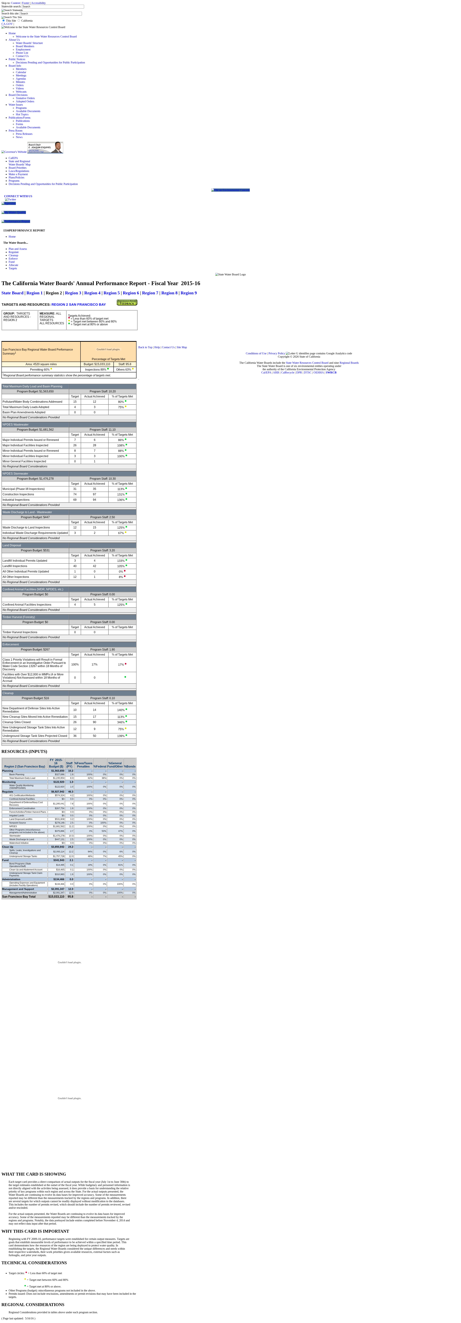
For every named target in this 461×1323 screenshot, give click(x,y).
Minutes (20, 81)
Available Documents (28, 111)
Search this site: (10, 13)
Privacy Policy (276, 353)
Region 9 (189, 293)
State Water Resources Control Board (307, 362)
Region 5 (112, 293)
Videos (20, 88)
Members (21, 68)
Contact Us (22, 55)
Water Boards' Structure (29, 43)
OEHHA (319, 372)
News (19, 137)
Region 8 (169, 293)
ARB (276, 372)
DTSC (308, 372)
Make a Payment (18, 174)
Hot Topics (22, 114)
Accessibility (38, 3)
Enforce (13, 258)
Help (157, 347)
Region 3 (73, 293)
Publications (23, 120)
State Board (12, 293)
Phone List (22, 52)
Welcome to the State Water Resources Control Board (46, 36)
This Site (11, 20)
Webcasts (21, 91)
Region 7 (150, 293)
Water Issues (16, 104)
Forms (19, 124)
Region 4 (92, 293)
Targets (13, 268)
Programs (21, 107)
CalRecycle (287, 372)
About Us (14, 39)
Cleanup (13, 255)
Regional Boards (349, 362)
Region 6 (131, 293)
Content (15, 3)
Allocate (13, 265)
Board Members (25, 46)
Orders (20, 85)
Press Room (15, 130)
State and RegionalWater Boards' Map (20, 163)
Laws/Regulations (19, 170)
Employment (23, 49)
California (27, 20)
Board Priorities (17, 167)
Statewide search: (11, 6)
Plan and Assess (18, 248)
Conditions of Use (256, 353)
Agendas (21, 78)
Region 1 (34, 293)
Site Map (182, 347)
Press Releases (24, 133)
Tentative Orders (25, 98)
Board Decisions (18, 94)
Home (12, 33)
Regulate (14, 252)
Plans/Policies (16, 177)
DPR (299, 372)
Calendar (21, 72)
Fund (12, 261)
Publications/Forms (19, 117)
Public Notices (17, 59)
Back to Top (145, 347)
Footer (25, 3)
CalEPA (13, 158)
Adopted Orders (25, 101)
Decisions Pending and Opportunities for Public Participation (50, 62)
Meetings (21, 75)
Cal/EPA (266, 372)
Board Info (15, 65)
